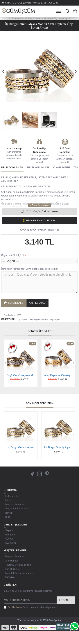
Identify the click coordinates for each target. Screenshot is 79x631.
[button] (3, 71)
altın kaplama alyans (39, 319)
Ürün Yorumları (38, 167)
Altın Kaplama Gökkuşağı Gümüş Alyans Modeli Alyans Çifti (59, 375)
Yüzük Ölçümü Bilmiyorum (41, 211)
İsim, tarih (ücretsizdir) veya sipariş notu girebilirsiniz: (29, 268)
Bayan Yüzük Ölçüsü (12, 255)
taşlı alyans (55, 319)
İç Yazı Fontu (61, 167)
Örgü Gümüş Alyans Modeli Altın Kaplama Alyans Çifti (21, 375)
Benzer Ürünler (39, 331)
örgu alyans (22, 319)
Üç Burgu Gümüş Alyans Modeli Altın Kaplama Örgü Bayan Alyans (21, 447)
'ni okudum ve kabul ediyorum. (31, 607)
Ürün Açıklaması (12, 167)
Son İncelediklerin (39, 403)
